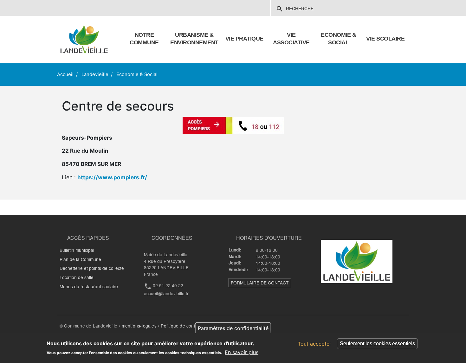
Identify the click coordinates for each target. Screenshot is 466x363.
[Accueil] (84, 39)
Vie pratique (244, 38)
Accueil (65, 74)
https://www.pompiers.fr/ (112, 177)
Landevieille (94, 74)
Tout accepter (314, 344)
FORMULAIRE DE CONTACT (259, 282)
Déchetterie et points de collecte (92, 268)
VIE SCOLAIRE (385, 38)
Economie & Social (137, 74)
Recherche (295, 9)
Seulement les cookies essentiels (377, 343)
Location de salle (77, 277)
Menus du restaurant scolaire (89, 286)
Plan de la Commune (80, 259)
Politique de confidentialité (188, 325)
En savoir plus (241, 352)
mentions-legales (139, 325)
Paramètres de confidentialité (233, 328)
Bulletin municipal (77, 250)
